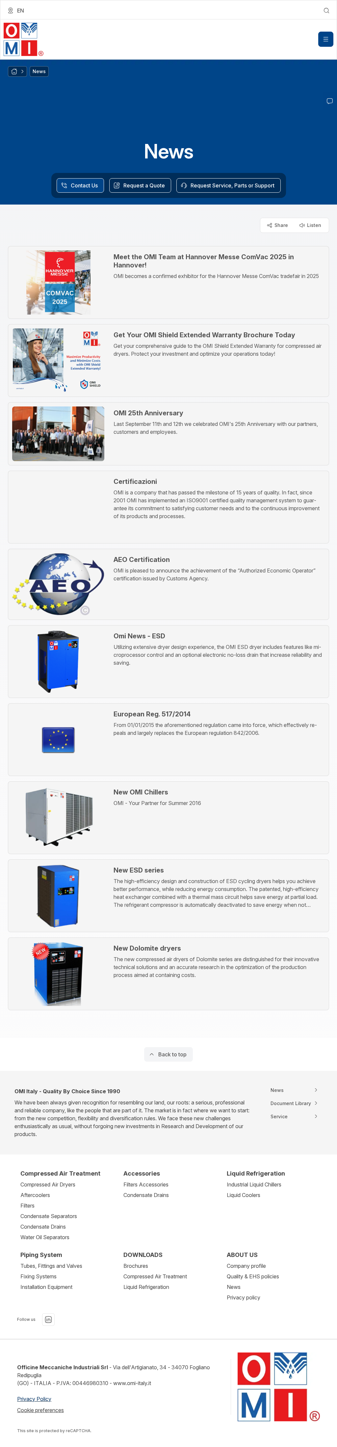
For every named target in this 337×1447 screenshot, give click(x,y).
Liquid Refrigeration (146, 1287)
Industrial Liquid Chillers (254, 1184)
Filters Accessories (145, 1184)
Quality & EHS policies (253, 1276)
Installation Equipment (46, 1287)
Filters (27, 1205)
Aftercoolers (35, 1195)
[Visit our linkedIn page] (48, 1319)
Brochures (135, 1266)
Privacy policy (243, 1297)
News (234, 1287)
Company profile (246, 1266)
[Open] (325, 39)
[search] (326, 10)
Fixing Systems (38, 1276)
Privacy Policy (34, 1399)
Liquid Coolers (243, 1195)
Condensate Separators (48, 1216)
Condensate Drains (43, 1226)
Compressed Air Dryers (47, 1184)
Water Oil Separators (44, 1237)
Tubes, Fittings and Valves (51, 1266)
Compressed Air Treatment (155, 1276)
